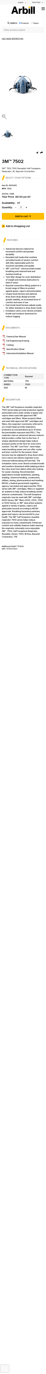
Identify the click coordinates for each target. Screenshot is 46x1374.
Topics (36, 23)
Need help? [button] (36, 2)
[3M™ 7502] (4, 117)
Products (25, 23)
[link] (23, 10)
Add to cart (22, 216)
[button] (43, 8)
